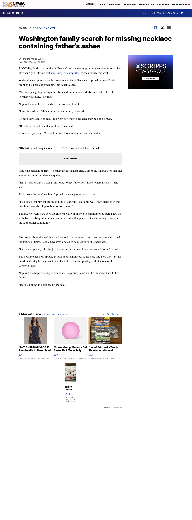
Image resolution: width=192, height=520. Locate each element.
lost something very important (63, 73)
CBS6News (5, 13)
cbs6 (9, 13)
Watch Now (179, 4)
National (115, 4)
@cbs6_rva (23, 13)
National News (44, 27)
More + (184, 13)
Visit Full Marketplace (112, 314)
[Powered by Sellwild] (118, 407)
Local (103, 4)
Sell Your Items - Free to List (55, 315)
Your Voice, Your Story (167, 13)
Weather (130, 4)
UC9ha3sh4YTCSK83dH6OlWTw (18, 13)
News (144, 13)
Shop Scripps (160, 4)
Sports (144, 4)
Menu (89, 4)
